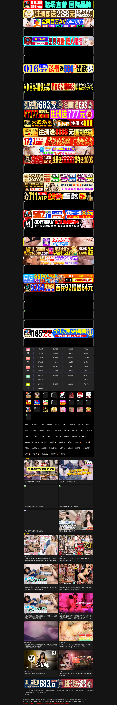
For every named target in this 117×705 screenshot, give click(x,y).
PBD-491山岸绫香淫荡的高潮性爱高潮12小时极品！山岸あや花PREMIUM (75, 588)
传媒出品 (40, 379)
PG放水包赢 (57, 430)
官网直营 (49, 424)
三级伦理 (40, 353)
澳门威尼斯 (86, 448)
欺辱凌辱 (40, 362)
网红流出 (70, 362)
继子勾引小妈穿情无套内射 (34, 506)
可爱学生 (70, 366)
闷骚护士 (86, 371)
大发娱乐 (27, 442)
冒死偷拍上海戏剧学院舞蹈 (68, 506)
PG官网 (34, 424)
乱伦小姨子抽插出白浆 (67, 531)
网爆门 (86, 375)
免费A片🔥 (36, 454)
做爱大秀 (70, 448)
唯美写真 (70, 375)
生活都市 (40, 384)
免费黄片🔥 (54, 454)
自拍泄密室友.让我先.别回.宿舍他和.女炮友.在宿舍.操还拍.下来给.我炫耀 (41, 588)
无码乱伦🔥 (87, 442)
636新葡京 (62, 442)
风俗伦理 (86, 384)
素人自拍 (86, 353)
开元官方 (27, 448)
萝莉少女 (86, 349)
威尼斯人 (27, 424)
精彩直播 (74, 430)
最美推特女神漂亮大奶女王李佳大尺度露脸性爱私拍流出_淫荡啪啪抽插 (41, 646)
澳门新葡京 (82, 436)
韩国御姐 (55, 358)
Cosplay (71, 353)
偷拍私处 (50, 436)
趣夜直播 (58, 436)
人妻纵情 (70, 384)
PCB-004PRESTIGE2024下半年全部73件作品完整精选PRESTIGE (75, 559)
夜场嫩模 (66, 436)
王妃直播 (35, 436)
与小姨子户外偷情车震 (67, 482)
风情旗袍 (40, 371)
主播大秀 (27, 436)
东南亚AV (86, 358)
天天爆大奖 (35, 448)
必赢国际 (41, 430)
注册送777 (80, 424)
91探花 (55, 362)
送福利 (88, 424)
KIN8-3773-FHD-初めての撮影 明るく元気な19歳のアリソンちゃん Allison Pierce (75, 646)
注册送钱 (72, 424)
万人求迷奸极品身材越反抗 (34, 531)
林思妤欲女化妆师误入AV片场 (35, 673)
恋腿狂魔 (86, 366)
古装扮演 (40, 366)
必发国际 (74, 436)
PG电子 (65, 424)
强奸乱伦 (55, 349)
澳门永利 (57, 424)
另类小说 (40, 388)
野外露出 (86, 362)
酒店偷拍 (89, 430)
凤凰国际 (49, 430)
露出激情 (55, 375)
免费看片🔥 (52, 442)
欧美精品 (70, 349)
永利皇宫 (44, 442)
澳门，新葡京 (53, 448)
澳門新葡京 (35, 442)
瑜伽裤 (71, 371)
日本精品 (55, 353)
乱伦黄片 (42, 436)
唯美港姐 (70, 358)
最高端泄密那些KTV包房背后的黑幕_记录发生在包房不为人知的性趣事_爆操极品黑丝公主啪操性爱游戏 (75, 618)
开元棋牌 (41, 424)
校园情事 (55, 384)
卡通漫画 (40, 375)
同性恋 (86, 379)
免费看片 (62, 448)
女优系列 (55, 366)
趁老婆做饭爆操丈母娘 (32, 482)
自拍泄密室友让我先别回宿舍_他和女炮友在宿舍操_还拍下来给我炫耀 (41, 617)
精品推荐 (40, 349)
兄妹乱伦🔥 (45, 454)
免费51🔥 (78, 442)
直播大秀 (78, 448)
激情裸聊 (70, 442)
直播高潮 (66, 430)
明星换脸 (55, 371)
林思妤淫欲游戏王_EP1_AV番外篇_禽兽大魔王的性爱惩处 (75, 674)
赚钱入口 (63, 454)
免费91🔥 (27, 454)
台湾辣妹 (40, 358)
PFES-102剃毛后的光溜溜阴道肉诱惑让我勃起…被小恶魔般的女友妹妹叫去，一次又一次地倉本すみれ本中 (41, 560)
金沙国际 (44, 448)
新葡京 (26, 430)
